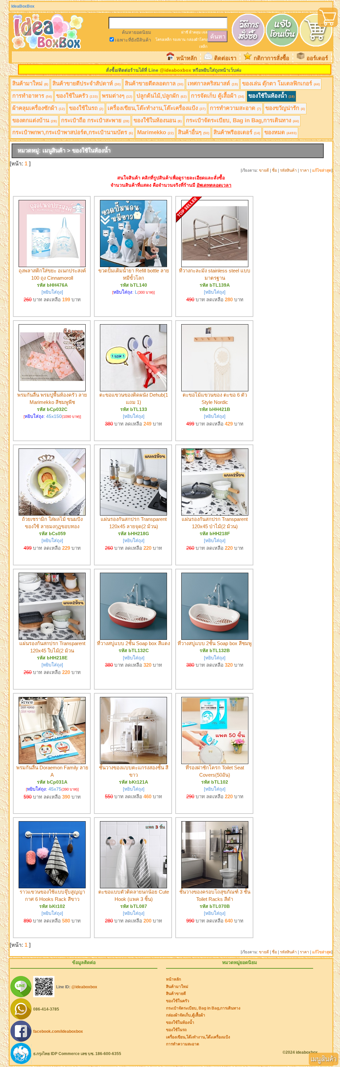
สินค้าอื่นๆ (193, 132)
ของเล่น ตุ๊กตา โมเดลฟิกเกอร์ (281, 83)
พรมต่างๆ (117, 96)
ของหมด (280, 132)
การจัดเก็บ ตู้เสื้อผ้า (217, 96)
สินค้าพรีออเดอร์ (236, 132)
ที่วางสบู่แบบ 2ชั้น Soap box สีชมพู (215, 643)
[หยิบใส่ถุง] (52, 292)
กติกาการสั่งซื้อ (271, 58)
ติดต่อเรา (225, 58)
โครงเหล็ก (163, 40)
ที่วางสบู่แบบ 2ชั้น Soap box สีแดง (133, 643)
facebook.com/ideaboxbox (58, 1031)
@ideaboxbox (175, 70)
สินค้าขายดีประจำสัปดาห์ (86, 83)
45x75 (54, 789)
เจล (205, 32)
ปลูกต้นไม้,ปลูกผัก (161, 96)
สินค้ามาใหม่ (30, 83)
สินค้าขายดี (176, 993)
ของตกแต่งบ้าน (34, 120)
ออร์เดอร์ (317, 58)
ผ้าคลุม (195, 32)
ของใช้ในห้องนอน (157, 120)
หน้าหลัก (186, 58)
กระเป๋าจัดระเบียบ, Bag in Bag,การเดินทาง (242, 120)
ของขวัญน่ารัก (285, 108)
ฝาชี (184, 32)
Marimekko (155, 132)
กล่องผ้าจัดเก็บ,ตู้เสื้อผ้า (185, 1015)
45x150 (54, 416)
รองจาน (179, 40)
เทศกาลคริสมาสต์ (213, 83)
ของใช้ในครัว (77, 96)
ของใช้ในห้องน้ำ (271, 96)
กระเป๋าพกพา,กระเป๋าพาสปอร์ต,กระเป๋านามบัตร (72, 132)
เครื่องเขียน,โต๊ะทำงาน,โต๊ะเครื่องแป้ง (157, 108)
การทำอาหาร (32, 96)
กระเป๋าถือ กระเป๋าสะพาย (95, 120)
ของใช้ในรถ (86, 108)
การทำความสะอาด (235, 108)
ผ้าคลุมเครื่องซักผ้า (38, 108)
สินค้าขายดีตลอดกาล (154, 83)
